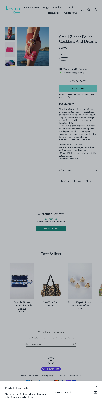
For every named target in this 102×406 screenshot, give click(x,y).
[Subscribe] (95, 392)
